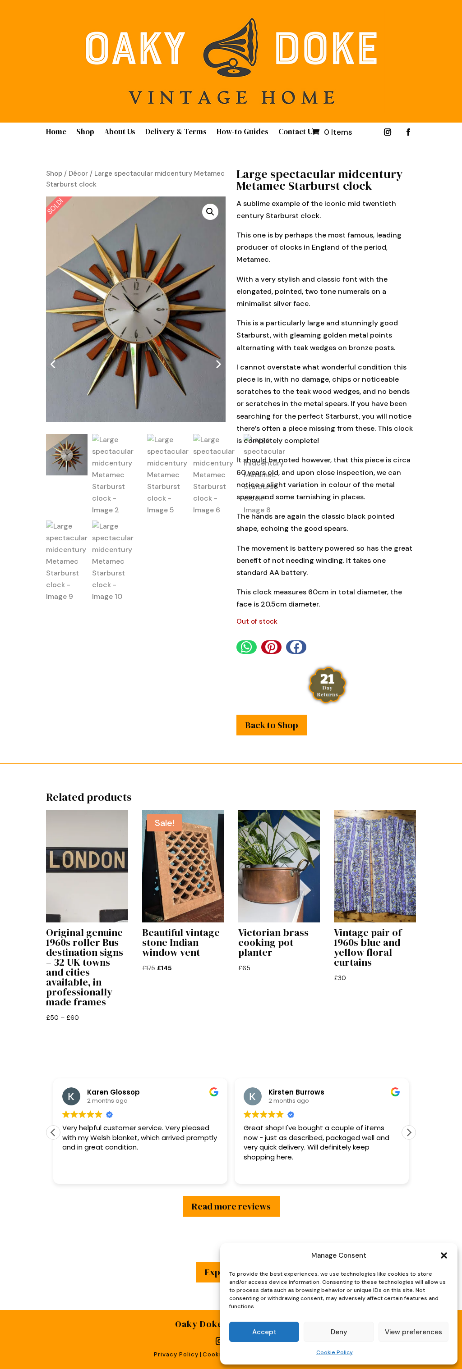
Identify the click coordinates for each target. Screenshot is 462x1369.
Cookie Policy (334, 1352)
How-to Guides (242, 132)
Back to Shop (271, 725)
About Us (119, 132)
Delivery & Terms (176, 132)
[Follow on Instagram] (387, 132)
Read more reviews (231, 1206)
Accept (264, 1332)
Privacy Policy (176, 1354)
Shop (85, 132)
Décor (78, 173)
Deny (339, 1332)
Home (56, 132)
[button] (443, 1255)
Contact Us (297, 132)
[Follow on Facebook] (408, 132)
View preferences (413, 1332)
